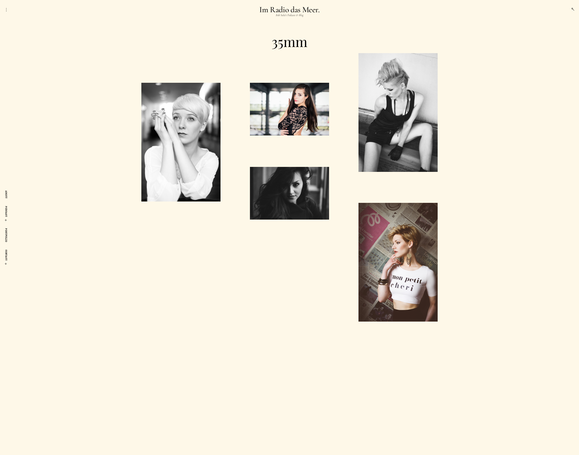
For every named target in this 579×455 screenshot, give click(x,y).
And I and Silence (181, 208)
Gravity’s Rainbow (289, 226)
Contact (6, 255)
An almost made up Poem (289, 142)
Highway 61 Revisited (398, 178)
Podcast (6, 211)
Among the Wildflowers (181, 58)
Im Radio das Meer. (289, 9)
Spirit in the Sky (289, 58)
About (6, 195)
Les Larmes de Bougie (398, 328)
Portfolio (6, 235)
